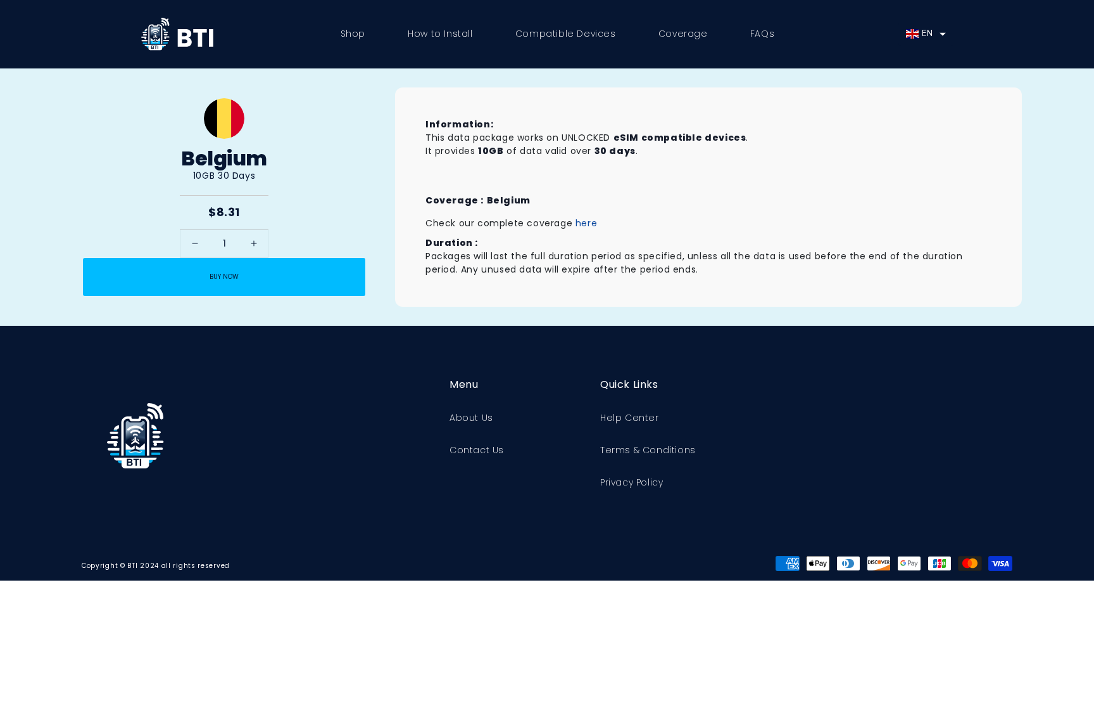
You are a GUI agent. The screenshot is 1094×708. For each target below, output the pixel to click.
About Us (471, 417)
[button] (925, 34)
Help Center (629, 417)
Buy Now (224, 276)
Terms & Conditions (648, 450)
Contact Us (477, 450)
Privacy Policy (631, 482)
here (586, 223)
